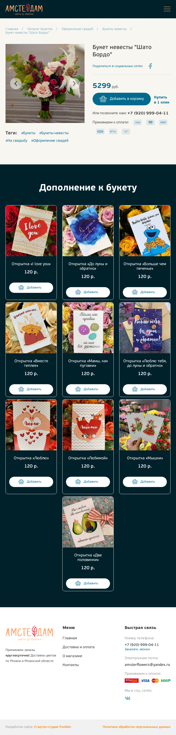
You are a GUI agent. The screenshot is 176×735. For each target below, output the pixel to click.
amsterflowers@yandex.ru (147, 665)
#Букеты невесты (54, 133)
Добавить (34, 287)
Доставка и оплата (79, 647)
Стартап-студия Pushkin (52, 727)
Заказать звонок (137, 649)
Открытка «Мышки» (145, 458)
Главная (70, 638)
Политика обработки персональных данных (136, 727)
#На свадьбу (16, 141)
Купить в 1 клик (161, 100)
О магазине (72, 656)
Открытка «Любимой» (88, 458)
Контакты (71, 665)
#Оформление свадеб (50, 141)
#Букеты (28, 133)
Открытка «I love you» (31, 264)
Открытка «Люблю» (31, 458)
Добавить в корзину (127, 99)
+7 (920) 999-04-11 (148, 114)
